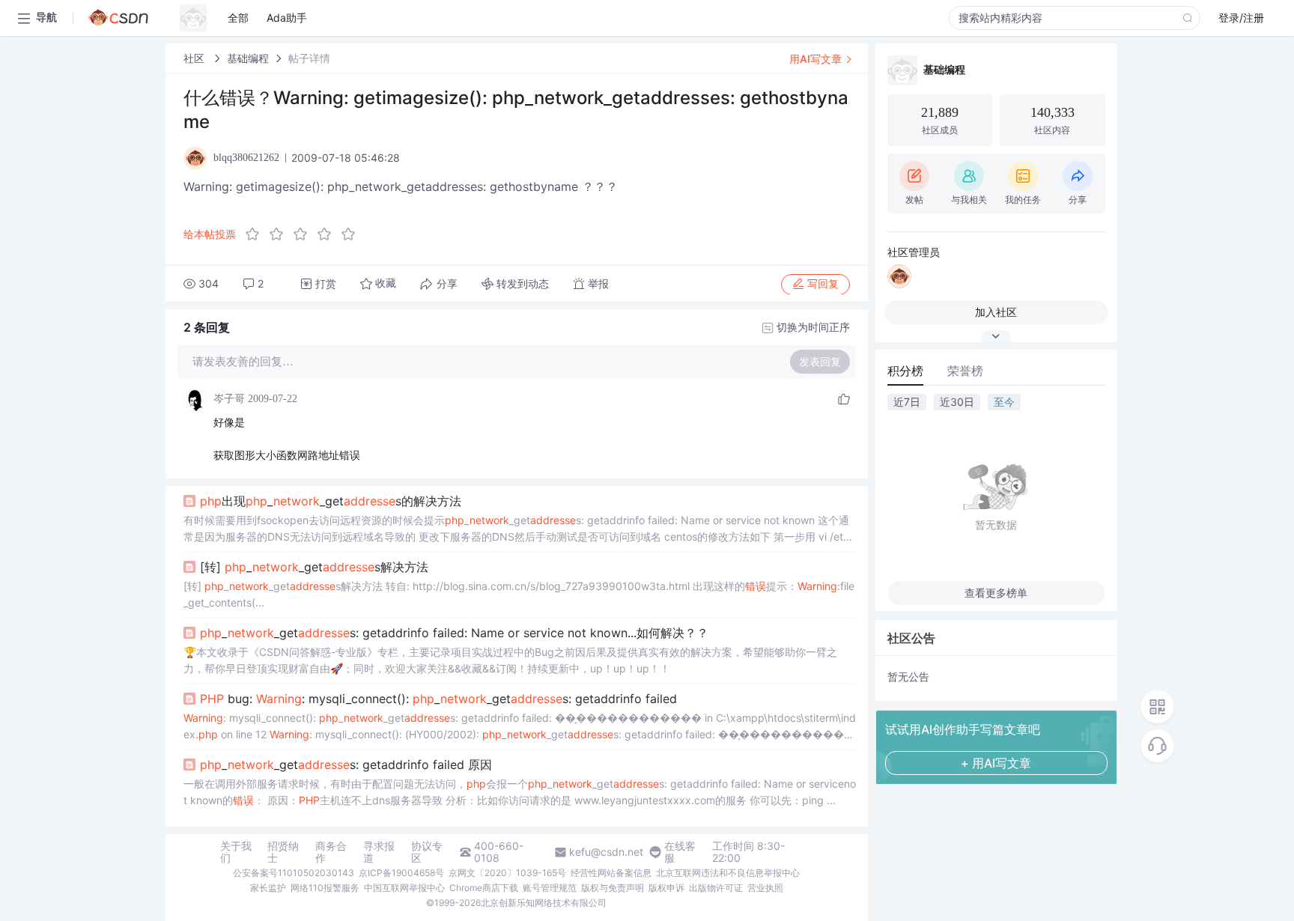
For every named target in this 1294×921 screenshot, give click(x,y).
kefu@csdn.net (606, 852)
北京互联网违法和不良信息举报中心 (728, 872)
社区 (195, 58)
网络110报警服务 (325, 887)
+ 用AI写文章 (996, 763)
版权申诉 (666, 887)
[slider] (305, 234)
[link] (195, 58)
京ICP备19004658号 (401, 872)
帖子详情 (309, 58)
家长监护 (268, 887)
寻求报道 (379, 852)
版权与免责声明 (612, 887)
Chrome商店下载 (483, 887)
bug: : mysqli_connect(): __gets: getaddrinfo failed (438, 698)
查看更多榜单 (996, 592)
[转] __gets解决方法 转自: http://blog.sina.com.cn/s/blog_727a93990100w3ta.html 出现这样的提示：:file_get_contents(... (518, 594)
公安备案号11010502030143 (293, 872)
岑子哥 (229, 398)
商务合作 (331, 852)
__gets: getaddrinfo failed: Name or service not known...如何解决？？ (454, 632)
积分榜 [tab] (905, 370)
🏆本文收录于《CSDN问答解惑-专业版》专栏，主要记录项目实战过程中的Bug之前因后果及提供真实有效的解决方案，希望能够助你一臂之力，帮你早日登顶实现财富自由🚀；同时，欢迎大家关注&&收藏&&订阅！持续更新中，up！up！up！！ (510, 660)
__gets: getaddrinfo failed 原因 (346, 764)
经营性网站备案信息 (611, 872)
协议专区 (427, 852)
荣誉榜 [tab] (965, 370)
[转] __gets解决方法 (314, 566)
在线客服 (680, 852)
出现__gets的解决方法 (330, 500)
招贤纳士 (283, 852)
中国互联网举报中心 (404, 887)
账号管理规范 (550, 887)
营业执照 (765, 887)
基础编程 (248, 58)
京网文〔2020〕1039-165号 (507, 872)
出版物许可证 (716, 887)
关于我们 (236, 852)
